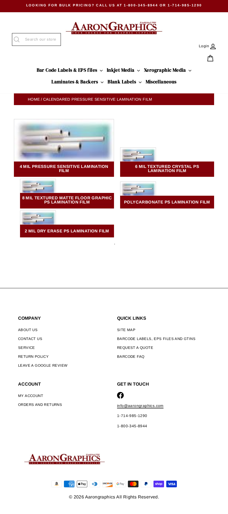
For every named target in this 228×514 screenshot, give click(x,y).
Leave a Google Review (42, 365)
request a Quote (135, 348)
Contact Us (30, 339)
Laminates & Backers (75, 81)
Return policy (33, 356)
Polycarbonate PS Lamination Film (167, 202)
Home (34, 99)
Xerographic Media (165, 70)
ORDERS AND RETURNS (40, 405)
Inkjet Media (121, 70)
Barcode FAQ (130, 356)
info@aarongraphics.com (140, 406)
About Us (28, 330)
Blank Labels (122, 81)
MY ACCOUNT (30, 396)
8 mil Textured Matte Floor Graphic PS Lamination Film (67, 200)
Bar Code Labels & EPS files (67, 70)
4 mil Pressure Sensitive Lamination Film (64, 168)
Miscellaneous (161, 81)
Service (26, 348)
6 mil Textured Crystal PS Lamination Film (167, 168)
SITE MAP (126, 330)
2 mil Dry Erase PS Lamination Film (67, 231)
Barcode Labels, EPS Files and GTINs (156, 339)
